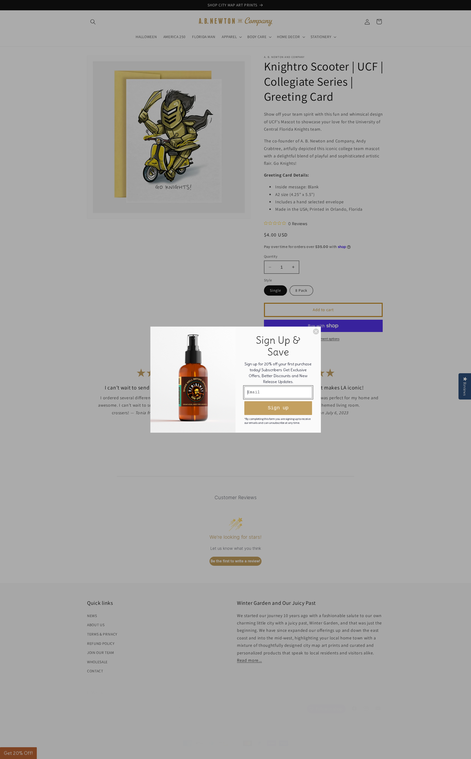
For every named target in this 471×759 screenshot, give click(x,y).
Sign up (278, 408)
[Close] (316, 331)
